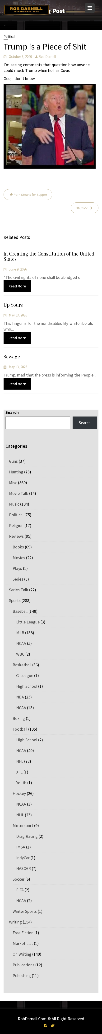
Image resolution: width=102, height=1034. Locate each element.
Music (14, 504)
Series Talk (18, 589)
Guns (13, 461)
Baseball (20, 611)
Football (20, 729)
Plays (17, 568)
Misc (13, 482)
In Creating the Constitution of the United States (49, 256)
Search (12, 412)
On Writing (22, 954)
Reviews (16, 536)
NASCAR (23, 868)
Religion (16, 525)
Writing (15, 922)
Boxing (19, 718)
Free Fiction (23, 932)
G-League (24, 675)
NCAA (21, 643)
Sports (15, 600)
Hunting (16, 472)
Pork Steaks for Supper (30, 194)
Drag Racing (27, 836)
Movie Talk (18, 493)
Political (9, 36)
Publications (23, 965)
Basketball (22, 665)
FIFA (20, 890)
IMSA (20, 847)
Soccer (18, 879)
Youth (21, 782)
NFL (19, 761)
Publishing (22, 975)
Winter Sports (25, 911)
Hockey (19, 793)
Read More (17, 286)
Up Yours (13, 304)
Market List (23, 943)
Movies (19, 557)
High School (26, 686)
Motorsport (23, 825)
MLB (20, 632)
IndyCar (23, 857)
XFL (19, 772)
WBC (20, 654)
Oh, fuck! (82, 208)
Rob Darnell (47, 56)
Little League (28, 622)
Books (18, 547)
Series (18, 579)
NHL (20, 815)
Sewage (12, 356)
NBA (20, 697)
